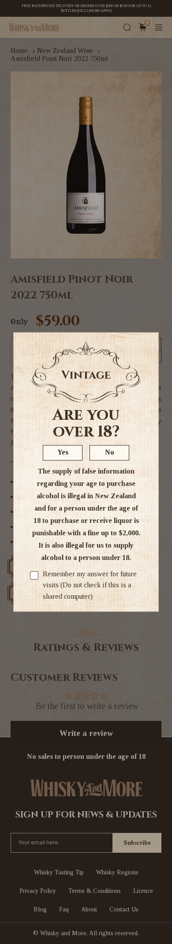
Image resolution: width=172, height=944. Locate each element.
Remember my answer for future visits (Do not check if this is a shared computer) (90, 585)
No (109, 451)
